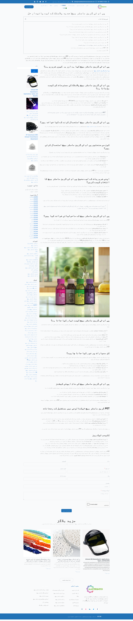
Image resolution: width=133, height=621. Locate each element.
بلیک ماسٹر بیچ (33, 249)
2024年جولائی (34, 217)
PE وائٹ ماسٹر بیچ (31, 372)
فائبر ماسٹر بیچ (32, 315)
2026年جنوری (34, 201)
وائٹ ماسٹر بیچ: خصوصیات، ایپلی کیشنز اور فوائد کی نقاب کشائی (68, 560)
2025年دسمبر (34, 203)
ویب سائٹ (63, 476)
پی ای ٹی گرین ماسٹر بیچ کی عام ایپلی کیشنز (92, 45)
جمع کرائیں (66, 510)
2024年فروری (34, 227)
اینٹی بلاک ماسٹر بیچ (31, 247)
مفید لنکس (75, 586)
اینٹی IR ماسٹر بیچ (32, 288)
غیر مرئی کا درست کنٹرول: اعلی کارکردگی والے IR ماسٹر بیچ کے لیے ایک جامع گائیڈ (31, 115)
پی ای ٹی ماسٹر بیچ (32, 267)
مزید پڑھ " (107, 573)
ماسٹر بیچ (34, 345)
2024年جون (34, 219)
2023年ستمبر (34, 237)
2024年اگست (34, 215)
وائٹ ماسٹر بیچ (33, 276)
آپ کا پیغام (106, 490)
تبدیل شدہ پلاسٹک (32, 261)
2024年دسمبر (34, 209)
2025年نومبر (34, 205)
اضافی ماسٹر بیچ (31, 282)
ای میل (107, 468)
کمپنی (64, 461)
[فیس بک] (45, 2)
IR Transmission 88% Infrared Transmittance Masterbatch (31, 137)
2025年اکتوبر (33, 207)
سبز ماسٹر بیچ (92, 126)
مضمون (108, 483)
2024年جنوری (34, 229)
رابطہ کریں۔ (44, 5)
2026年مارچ (34, 199)
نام (108, 461)
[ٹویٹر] (43, 2)
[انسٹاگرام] (82, 609)
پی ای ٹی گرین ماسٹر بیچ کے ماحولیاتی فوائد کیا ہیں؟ (89, 37)
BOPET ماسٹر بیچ (32, 305)
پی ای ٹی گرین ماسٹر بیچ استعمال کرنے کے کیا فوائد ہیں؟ (88, 29)
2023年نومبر (34, 233)
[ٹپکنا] (85, 609)
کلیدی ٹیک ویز (101, 50)
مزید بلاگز (66, 520)
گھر (87, 5)
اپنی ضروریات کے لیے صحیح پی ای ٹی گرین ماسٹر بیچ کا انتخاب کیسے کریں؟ (83, 34)
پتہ (108, 476)
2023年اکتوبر (33, 235)
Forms (64, 5)
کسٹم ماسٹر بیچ (31, 313)
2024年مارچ (34, 225)
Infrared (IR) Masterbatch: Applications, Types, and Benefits (97, 560)
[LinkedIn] (89, 609)
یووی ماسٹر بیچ (33, 274)
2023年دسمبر (34, 231)
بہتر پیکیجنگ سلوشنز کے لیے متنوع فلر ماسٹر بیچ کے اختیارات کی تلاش (38, 560)
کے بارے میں (80, 5)
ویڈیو (56, 5)
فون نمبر (63, 468)
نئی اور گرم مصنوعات (31, 263)
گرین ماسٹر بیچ (33, 326)
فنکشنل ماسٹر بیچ (32, 259)
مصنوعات (72, 5)
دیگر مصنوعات (33, 265)
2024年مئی (34, 221)
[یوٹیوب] (40, 2)
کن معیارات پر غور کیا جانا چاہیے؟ (95, 42)
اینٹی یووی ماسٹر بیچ (31, 290)
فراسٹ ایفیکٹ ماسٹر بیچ (30, 319)
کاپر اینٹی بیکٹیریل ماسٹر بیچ (31, 311)
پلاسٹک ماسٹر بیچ (31, 374)
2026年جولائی (34, 197)
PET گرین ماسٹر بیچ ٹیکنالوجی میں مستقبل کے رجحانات (88, 48)
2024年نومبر (34, 211)
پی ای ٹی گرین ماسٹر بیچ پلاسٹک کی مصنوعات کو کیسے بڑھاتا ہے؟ (86, 26)
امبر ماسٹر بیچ (32, 284)
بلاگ (51, 5)
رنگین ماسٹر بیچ (32, 253)
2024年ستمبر (34, 213)
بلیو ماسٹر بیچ (32, 301)
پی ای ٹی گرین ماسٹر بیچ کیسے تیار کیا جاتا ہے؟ (91, 40)
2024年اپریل (34, 223)
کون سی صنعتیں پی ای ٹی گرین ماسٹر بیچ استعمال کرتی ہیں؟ (87, 32)
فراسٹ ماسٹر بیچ (32, 322)
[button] (25, 19)
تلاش (37, 66)
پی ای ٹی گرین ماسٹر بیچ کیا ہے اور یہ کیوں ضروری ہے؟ (89, 24)
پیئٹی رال (34, 269)
